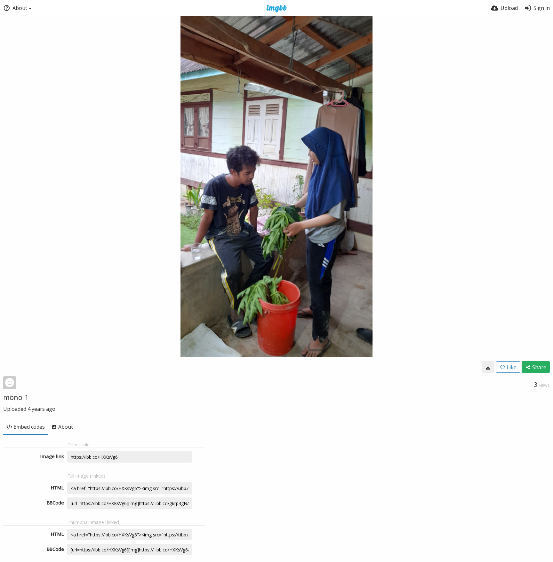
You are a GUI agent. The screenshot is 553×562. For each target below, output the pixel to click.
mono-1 (16, 397)
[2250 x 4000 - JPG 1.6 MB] (488, 367)
